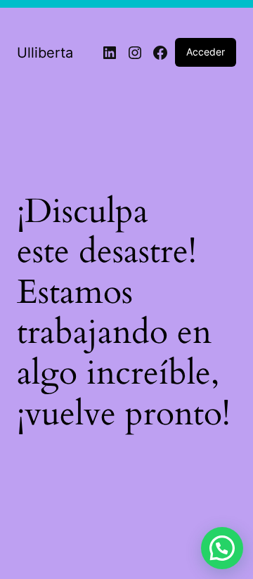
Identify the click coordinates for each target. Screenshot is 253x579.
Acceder (205, 52)
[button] (222, 548)
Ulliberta (45, 52)
